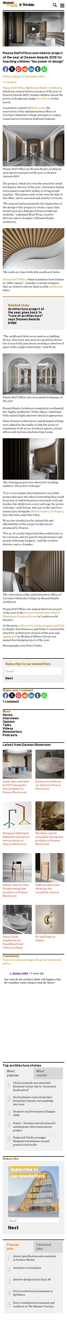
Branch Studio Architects (45, 87)
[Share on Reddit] (25, 69)
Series (8, 714)
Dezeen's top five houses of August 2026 (34, 1113)
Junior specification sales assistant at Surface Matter (34, 1257)
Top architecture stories (22, 1065)
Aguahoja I (9, 636)
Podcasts (10, 735)
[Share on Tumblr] (38, 69)
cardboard (55, 286)
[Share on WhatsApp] (44, 69)
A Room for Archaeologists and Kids (41, 625)
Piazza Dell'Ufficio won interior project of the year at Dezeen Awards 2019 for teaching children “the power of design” (33, 57)
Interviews (11, 718)
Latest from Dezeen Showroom (27, 744)
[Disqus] (33, 1012)
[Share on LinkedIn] (31, 69)
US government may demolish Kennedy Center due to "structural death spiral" (34, 1084)
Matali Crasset (40, 511)
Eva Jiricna (43, 98)
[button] (54, 5)
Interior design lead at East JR (32, 1279)
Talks (7, 725)
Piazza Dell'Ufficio (14, 87)
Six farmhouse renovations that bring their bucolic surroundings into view (33, 1098)
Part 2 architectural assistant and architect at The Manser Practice (34, 1304)
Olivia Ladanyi (12, 76)
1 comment (9, 82)
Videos (8, 728)
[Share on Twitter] (12, 69)
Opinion (8, 721)
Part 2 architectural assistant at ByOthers (33, 1292)
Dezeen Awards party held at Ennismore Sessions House (31, 614)
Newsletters (12, 731)
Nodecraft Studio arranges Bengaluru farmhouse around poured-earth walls (31, 1139)
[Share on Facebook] (6, 69)
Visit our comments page (18, 960)
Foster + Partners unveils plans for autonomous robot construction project (34, 1124)
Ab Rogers (56, 511)
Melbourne (38, 108)
